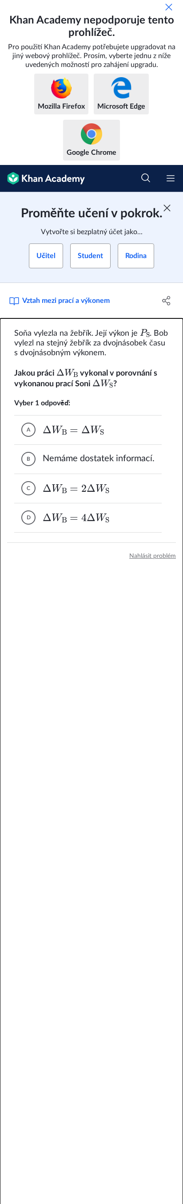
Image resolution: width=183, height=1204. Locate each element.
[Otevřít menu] (170, 178)
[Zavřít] (169, 7)
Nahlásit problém (152, 556)
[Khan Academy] (42, 178)
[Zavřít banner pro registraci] (167, 208)
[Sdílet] (166, 301)
